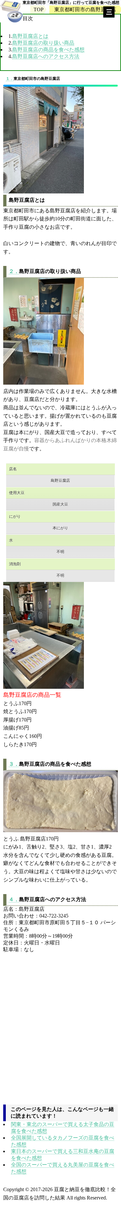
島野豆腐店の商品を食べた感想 (48, 49)
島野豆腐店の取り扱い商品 (43, 43)
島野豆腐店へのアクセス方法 (45, 56)
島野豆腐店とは (30, 36)
